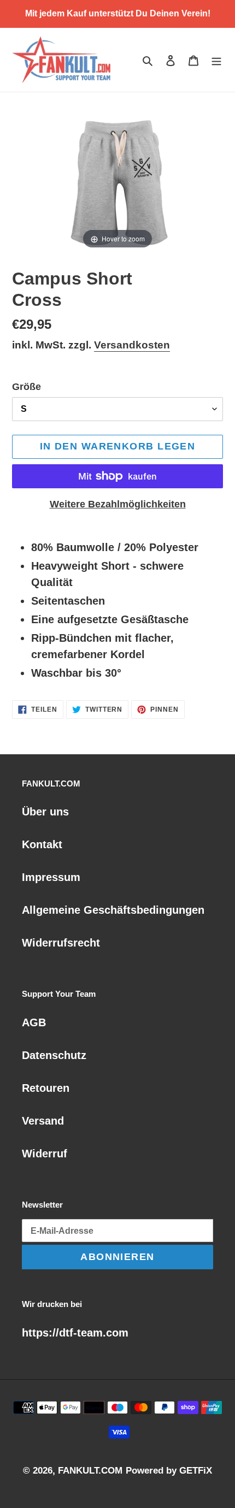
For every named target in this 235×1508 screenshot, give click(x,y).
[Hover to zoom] (117, 178)
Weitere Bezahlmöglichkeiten (118, 504)
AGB (34, 1022)
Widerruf (44, 1154)
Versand (43, 1121)
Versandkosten (132, 345)
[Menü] (216, 60)
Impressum (51, 877)
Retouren (45, 1088)
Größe (26, 386)
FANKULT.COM (90, 1470)
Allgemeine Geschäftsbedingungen (113, 910)
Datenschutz (54, 1055)
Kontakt (42, 844)
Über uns (45, 812)
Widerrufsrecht (61, 943)
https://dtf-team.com (75, 1333)
